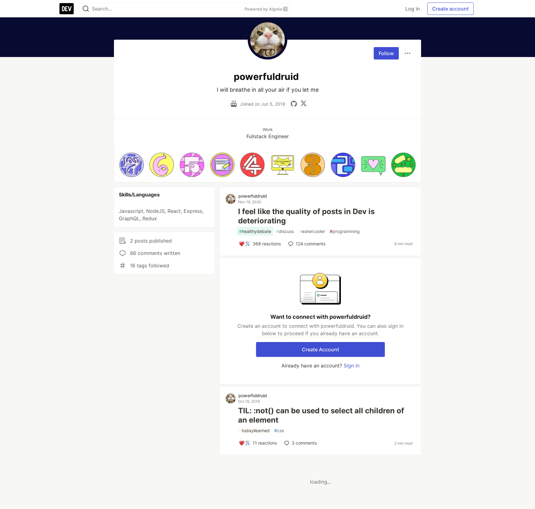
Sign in (351, 365)
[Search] (86, 9)
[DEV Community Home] (66, 8)
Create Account (320, 349)
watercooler (311, 231)
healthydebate (255, 231)
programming (345, 231)
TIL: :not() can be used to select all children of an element (321, 415)
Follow (386, 53)
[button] (131, 164)
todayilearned (254, 430)
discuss (285, 231)
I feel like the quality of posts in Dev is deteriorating (306, 216)
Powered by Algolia (264, 9)
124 (310, 243)
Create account (450, 9)
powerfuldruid (252, 196)
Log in (412, 9)
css (279, 430)
